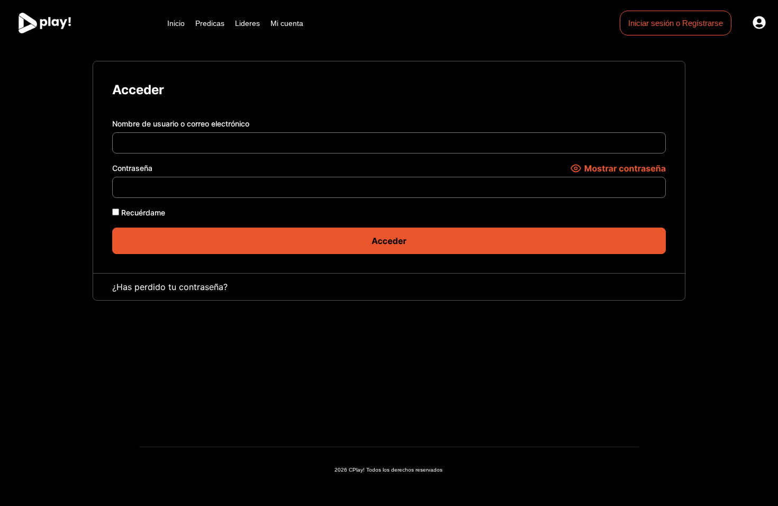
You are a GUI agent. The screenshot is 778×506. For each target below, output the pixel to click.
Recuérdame (142, 212)
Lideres (247, 23)
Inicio (176, 23)
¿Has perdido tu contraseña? (170, 287)
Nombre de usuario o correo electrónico (180, 123)
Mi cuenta (286, 23)
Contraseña (132, 168)
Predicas (209, 23)
